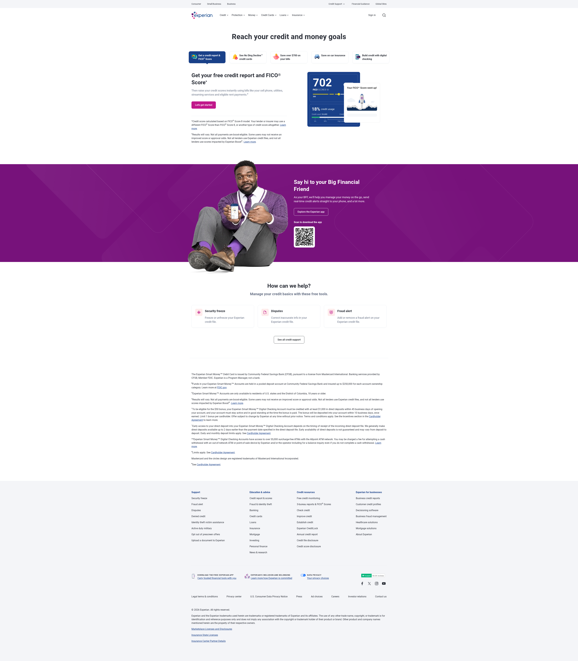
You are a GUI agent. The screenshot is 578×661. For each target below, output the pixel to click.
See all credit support (289, 339)
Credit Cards (267, 15)
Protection (237, 15)
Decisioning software (367, 510)
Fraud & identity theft (261, 504)
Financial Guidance (361, 4)
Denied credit (198, 516)
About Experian (364, 534)
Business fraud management (371, 516)
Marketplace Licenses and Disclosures (211, 629)
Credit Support (335, 4)
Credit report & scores (261, 498)
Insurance (297, 15)
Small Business (214, 4)
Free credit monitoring (308, 498)
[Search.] (384, 15)
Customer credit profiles (368, 504)
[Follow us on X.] (369, 583)
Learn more (250, 141)
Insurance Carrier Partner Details (208, 641)
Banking (254, 510)
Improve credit (304, 516)
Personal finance (258, 546)
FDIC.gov (222, 387)
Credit (223, 15)
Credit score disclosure (309, 546)
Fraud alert (197, 504)
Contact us (381, 596)
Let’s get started (203, 105)
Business (231, 4)
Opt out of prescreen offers (205, 534)
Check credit (303, 510)
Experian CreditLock (307, 528)
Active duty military (201, 528)
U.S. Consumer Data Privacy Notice (268, 596)
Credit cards (256, 516)
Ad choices (317, 596)
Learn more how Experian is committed (271, 578)
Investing (254, 540)
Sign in (372, 15)
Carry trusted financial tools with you (216, 578)
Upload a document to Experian (208, 540)
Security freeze (199, 498)
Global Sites (381, 4)
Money (251, 15)
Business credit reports (368, 498)
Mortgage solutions (366, 528)
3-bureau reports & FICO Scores (314, 504)
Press (299, 596)
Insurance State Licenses (204, 635)
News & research (258, 552)
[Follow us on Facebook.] (362, 583)
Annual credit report (307, 534)
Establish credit (305, 522)
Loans (283, 15)
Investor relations (357, 596)
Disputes (196, 510)
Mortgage (255, 534)
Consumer (196, 4)
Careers (335, 596)
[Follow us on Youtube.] (383, 583)
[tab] (207, 57)
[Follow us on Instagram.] (376, 583)
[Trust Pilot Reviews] (373, 575)
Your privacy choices (318, 578)
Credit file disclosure (307, 540)
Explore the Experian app (311, 211)
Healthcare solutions (367, 522)
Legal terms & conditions (204, 596)
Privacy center (234, 596)
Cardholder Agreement (258, 433)
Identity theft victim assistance (207, 522)
